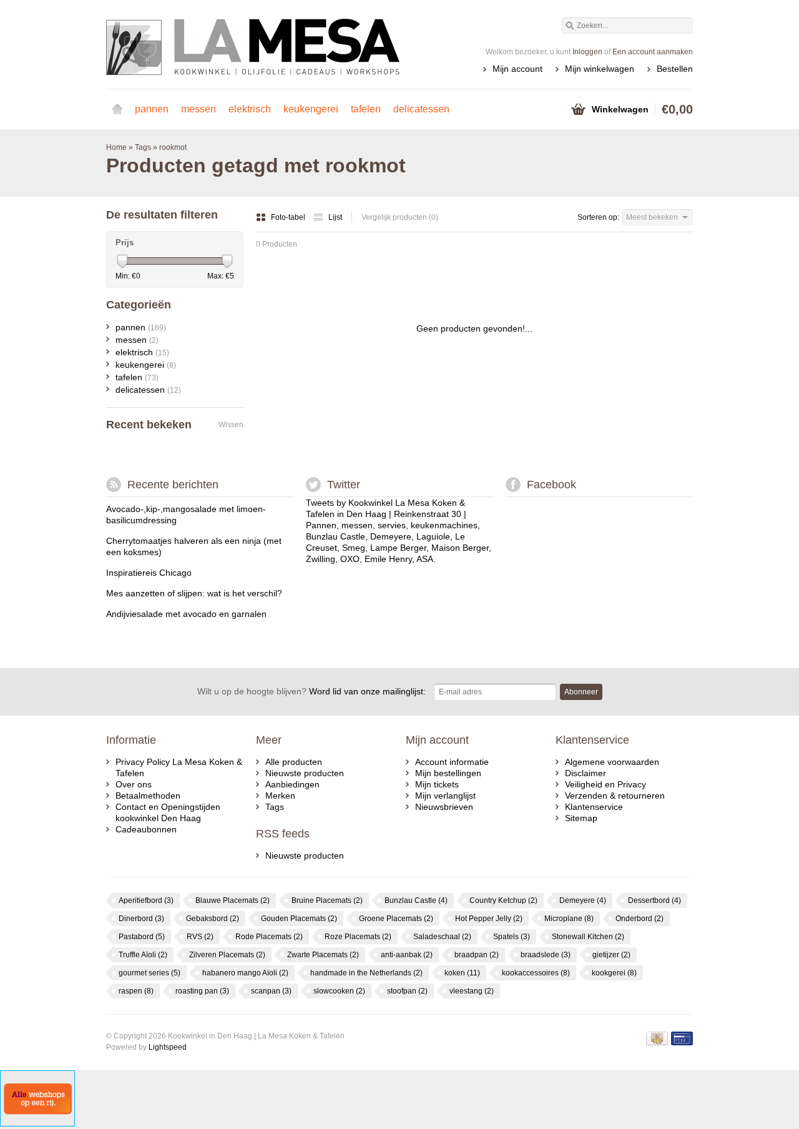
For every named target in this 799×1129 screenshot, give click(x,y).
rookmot (173, 147)
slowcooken (339, 991)
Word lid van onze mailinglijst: (311, 691)
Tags (143, 147)
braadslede (546, 954)
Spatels (511, 936)
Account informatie (452, 762)
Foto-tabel (289, 217)
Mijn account (517, 69)
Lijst (335, 217)
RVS (200, 936)
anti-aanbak (407, 954)
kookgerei (614, 973)
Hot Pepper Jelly (488, 918)
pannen (152, 109)
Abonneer (581, 692)
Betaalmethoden (147, 796)
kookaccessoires (536, 973)
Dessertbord (654, 900)
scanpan (271, 991)
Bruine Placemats (327, 900)
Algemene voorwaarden (612, 762)
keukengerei (310, 109)
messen (198, 109)
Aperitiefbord (146, 900)
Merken (280, 796)
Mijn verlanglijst (445, 796)
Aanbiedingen (292, 784)
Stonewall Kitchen (588, 936)
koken (462, 973)
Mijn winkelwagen (599, 69)
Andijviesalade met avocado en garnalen (186, 614)
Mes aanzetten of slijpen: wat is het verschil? (194, 593)
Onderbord (639, 918)
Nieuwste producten (304, 773)
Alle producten (293, 762)
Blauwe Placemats (232, 900)
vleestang (471, 991)
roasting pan (202, 991)
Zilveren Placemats (227, 954)
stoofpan (407, 991)
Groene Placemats (396, 918)
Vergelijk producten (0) (399, 217)
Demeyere (582, 900)
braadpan (476, 954)
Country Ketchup (503, 900)
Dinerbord (141, 918)
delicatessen (421, 109)
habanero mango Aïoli (245, 973)
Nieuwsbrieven (444, 807)
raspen (136, 991)
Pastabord (142, 936)
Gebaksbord (212, 918)
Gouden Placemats (299, 918)
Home (117, 109)
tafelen (366, 109)
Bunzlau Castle (416, 900)
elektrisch (249, 109)
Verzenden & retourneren (615, 796)
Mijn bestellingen (448, 773)
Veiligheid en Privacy (605, 784)
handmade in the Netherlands (366, 973)
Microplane (569, 918)
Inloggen (587, 51)
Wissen (230, 424)
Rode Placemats (269, 936)
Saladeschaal (442, 936)
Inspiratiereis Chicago (149, 573)
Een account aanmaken (652, 51)
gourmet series (149, 973)
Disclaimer (585, 773)
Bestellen (675, 69)
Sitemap (581, 818)
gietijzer (611, 954)
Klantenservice (594, 807)
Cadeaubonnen (146, 829)
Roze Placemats (358, 936)
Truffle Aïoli (143, 954)
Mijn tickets (437, 784)
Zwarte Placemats (323, 954)
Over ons (133, 784)
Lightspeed (168, 1047)
